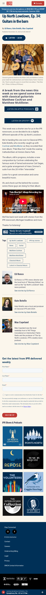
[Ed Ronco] (7, 277)
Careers (7, 546)
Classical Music (15, 260)
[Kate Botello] (7, 304)
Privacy (7, 561)
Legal (6, 556)
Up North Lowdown (16, 240)
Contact (7, 541)
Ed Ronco (8, 28)
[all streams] (43, 592)
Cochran (6, 146)
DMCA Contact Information (14, 565)
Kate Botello (16, 28)
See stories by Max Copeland (27, 344)
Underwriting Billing (11, 551)
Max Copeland (27, 28)
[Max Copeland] (7, 325)
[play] (3, 592)
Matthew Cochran (15, 250)
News (11, 245)
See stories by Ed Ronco (25, 290)
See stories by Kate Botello (26, 312)
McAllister (18, 146)
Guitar (21, 245)
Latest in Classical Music (18, 265)
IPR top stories (34, 240)
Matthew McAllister (16, 255)
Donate (39, 3)
